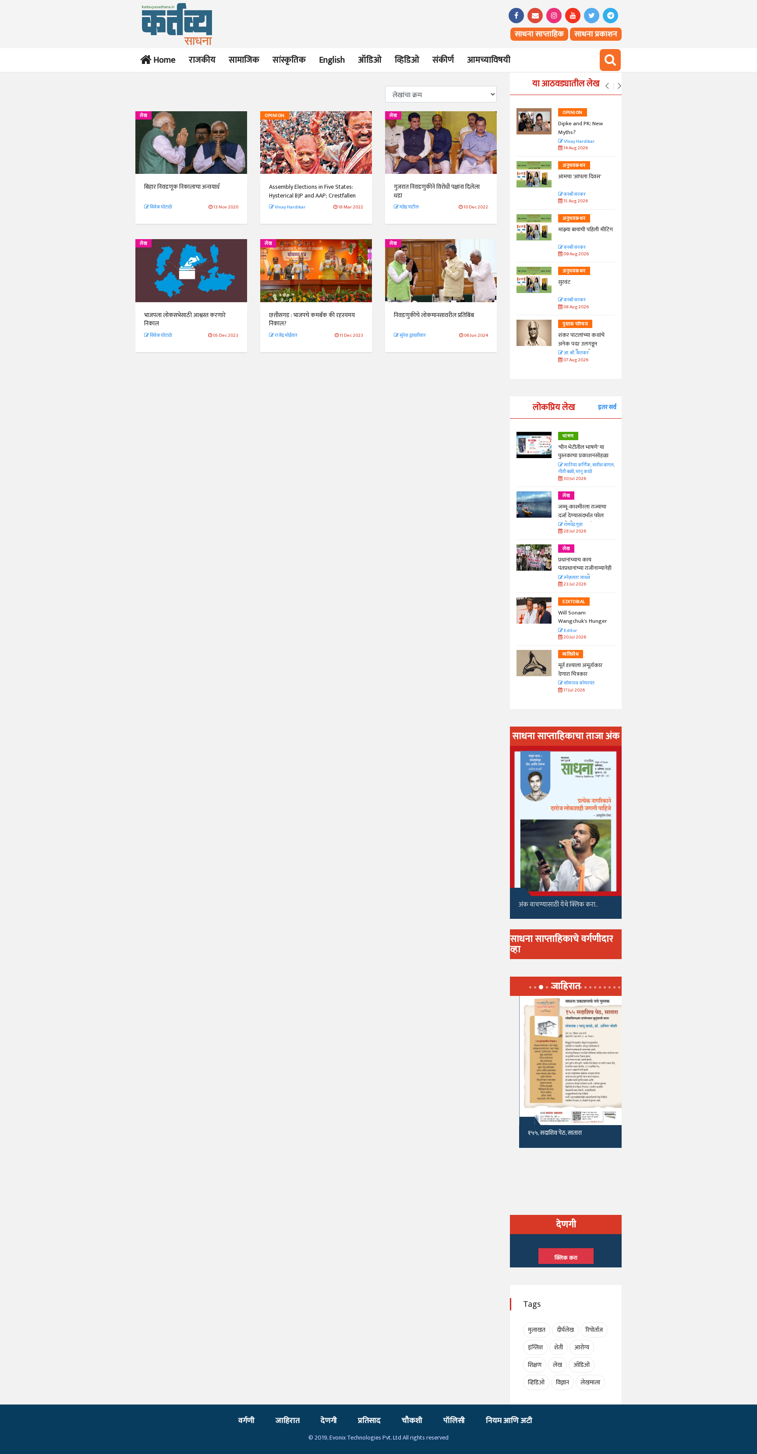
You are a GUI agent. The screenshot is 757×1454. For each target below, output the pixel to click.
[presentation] (607, 86)
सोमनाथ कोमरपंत (578, 683)
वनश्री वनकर (574, 194)
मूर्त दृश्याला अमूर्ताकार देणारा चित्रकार (580, 669)
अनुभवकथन (574, 165)
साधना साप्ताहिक (539, 34)
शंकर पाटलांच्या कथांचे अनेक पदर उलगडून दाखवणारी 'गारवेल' (581, 343)
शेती (558, 1347)
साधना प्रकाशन (595, 34)
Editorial (573, 602)
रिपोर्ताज (594, 1330)
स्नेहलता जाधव (576, 578)
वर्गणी (246, 1420)
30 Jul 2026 (574, 479)
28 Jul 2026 (574, 531)
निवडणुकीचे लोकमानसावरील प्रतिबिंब (434, 315)
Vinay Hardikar (289, 207)
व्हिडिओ (407, 60)
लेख (143, 116)
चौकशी (412, 1420)
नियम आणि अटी (509, 1420)
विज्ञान (562, 1382)
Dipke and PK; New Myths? (580, 128)
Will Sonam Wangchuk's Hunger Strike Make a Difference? (582, 625)
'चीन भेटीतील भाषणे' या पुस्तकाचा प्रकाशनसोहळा (583, 451)
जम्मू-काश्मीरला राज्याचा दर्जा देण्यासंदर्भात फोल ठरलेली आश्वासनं (582, 515)
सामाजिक (244, 60)
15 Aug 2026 (575, 201)
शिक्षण (534, 1365)
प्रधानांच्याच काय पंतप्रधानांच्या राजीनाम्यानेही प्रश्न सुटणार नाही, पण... (585, 568)
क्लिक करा (566, 1258)
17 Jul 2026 (573, 690)
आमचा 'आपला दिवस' (579, 176)
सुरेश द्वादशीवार (412, 335)
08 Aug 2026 (575, 307)
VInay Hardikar (578, 141)
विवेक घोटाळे (160, 207)
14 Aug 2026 (575, 148)
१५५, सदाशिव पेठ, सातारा (546, 1133)
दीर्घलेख (565, 1330)
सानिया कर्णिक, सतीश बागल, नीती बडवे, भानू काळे (586, 469)
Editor (570, 631)
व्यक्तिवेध (570, 654)
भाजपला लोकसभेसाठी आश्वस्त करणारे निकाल (185, 319)
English (332, 60)
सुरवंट (564, 282)
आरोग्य (581, 1347)
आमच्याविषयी (488, 60)
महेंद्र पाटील (409, 207)
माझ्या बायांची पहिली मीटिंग (585, 229)
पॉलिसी (454, 1420)
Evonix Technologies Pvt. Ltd (365, 1438)
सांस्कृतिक (289, 60)
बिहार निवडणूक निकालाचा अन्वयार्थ (181, 187)
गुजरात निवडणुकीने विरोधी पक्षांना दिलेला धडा (437, 191)
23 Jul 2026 (574, 584)
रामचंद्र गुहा (573, 525)
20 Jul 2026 (574, 637)
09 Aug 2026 (575, 254)
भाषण (568, 436)
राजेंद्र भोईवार (285, 335)
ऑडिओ (370, 60)
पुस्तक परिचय (575, 324)
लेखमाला (590, 1382)
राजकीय (202, 60)
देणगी (329, 1420)
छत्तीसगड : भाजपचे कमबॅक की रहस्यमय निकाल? (312, 319)
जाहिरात (288, 1420)
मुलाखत (536, 1330)
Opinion (275, 116)
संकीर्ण (443, 60)
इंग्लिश (535, 1347)
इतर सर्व (607, 407)
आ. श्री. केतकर (576, 353)
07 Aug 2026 (575, 360)
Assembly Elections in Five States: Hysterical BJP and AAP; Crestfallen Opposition (312, 195)
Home (163, 60)
